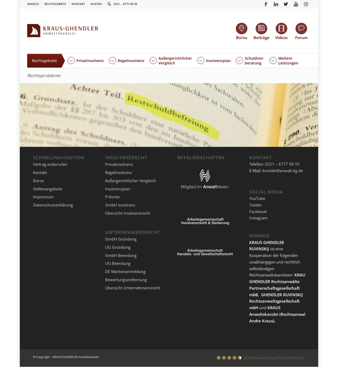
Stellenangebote (47, 188)
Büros (38, 180)
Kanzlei (33, 4)
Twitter (255, 205)
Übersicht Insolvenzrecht (127, 213)
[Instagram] (306, 4)
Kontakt (78, 4)
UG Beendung (117, 263)
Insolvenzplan (117, 188)
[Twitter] (286, 4)
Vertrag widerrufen (50, 164)
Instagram (258, 217)
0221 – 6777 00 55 (125, 4)
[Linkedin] (276, 4)
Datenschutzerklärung (53, 205)
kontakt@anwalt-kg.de (282, 170)
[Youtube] (296, 4)
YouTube (257, 198)
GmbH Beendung (121, 255)
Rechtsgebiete (55, 4)
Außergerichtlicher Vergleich (130, 180)
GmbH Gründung (121, 239)
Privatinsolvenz (119, 164)
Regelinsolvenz (118, 172)
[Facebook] (266, 4)
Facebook (258, 211)
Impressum (43, 196)
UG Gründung (117, 247)
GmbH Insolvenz (120, 205)
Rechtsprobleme (43, 75)
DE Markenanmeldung (125, 271)
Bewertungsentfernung (126, 279)
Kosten (96, 4)
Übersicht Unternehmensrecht (132, 287)
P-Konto (112, 196)
